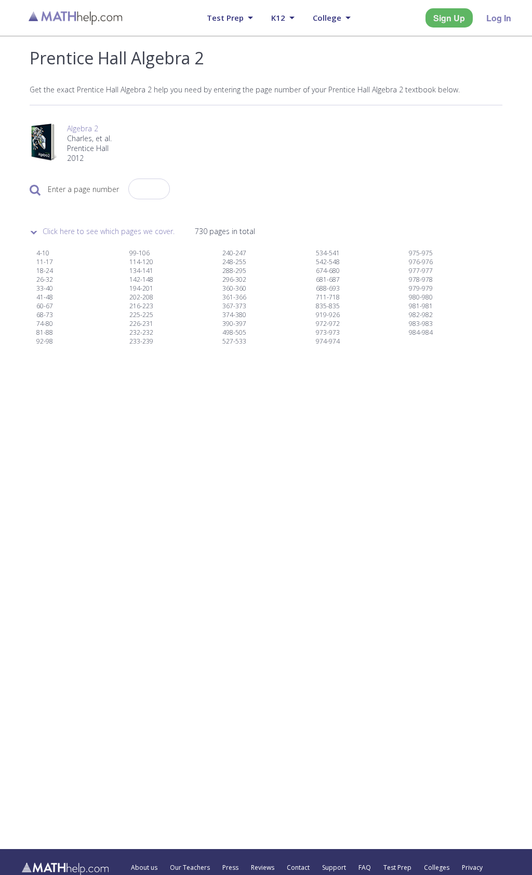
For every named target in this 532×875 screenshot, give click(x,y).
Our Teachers (190, 868)
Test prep (225, 17)
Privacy (472, 868)
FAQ (364, 868)
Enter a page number (83, 189)
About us (144, 868)
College (327, 17)
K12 (278, 17)
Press (230, 868)
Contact (298, 868)
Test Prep (397, 868)
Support (334, 868)
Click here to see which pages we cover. (109, 231)
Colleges (436, 868)
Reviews (262, 868)
